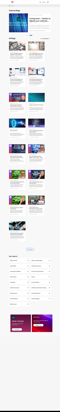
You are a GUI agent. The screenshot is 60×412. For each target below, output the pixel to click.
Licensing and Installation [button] (15, 271)
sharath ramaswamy (34, 30)
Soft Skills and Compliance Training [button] (38, 287)
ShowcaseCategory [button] (35, 298)
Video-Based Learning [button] (36, 266)
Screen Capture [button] (13, 276)
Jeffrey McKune (31, 111)
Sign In (44, 2)
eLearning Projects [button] (35, 282)
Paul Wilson (12, 60)
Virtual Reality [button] (13, 266)
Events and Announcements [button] (37, 271)
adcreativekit (12, 85)
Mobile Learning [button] (13, 260)
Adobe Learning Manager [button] (36, 260)
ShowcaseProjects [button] (14, 298)
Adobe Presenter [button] (13, 293)
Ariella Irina (12, 239)
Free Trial (17, 329)
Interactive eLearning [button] (14, 287)
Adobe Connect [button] (13, 304)
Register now (38, 325)
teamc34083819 (31, 137)
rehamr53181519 (12, 137)
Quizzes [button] (33, 276)
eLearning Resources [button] (35, 293)
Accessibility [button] (12, 282)
